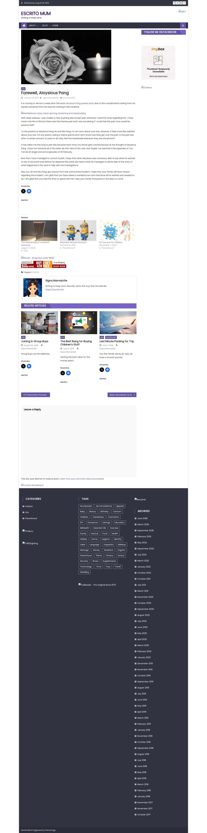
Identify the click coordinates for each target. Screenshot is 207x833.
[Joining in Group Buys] (39, 322)
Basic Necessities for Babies (123, 394)
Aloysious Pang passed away (80, 103)
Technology (86, 566)
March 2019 (142, 717)
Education (119, 522)
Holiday (83, 539)
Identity (118, 539)
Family (83, 533)
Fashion (29, 506)
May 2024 (142, 542)
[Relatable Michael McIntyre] (78, 230)
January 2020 (144, 657)
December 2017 (145, 802)
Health (115, 533)
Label (82, 544)
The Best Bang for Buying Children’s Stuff (76, 343)
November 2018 (145, 736)
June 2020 (142, 627)
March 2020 (143, 645)
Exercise (114, 528)
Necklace (108, 550)
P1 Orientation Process (35, 394)
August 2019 (143, 687)
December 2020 (145, 597)
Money (96, 550)
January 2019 (143, 730)
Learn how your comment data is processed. (82, 478)
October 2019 (144, 675)
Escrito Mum (36, 13)
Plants (99, 555)
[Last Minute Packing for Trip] (118, 322)
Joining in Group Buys (34, 341)
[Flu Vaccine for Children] (117, 230)
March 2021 (142, 591)
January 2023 (144, 566)
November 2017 (145, 808)
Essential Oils (100, 528)
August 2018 (143, 754)
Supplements (109, 561)
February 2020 (144, 651)
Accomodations (104, 506)
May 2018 (141, 772)
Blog (45, 25)
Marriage (84, 550)
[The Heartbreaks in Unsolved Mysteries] (39, 230)
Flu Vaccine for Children (111, 242)
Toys (108, 566)
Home (55, 25)
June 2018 (142, 766)
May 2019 (141, 705)
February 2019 (144, 724)
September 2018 (145, 748)
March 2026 (143, 524)
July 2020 (142, 621)
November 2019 (145, 669)
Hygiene (106, 539)
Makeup (122, 544)
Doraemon (93, 522)
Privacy (109, 555)
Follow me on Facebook (160, 32)
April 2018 (141, 778)
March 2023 (143, 560)
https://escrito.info (54, 289)
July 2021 (141, 584)
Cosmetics (113, 517)
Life (23, 89)
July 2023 (141, 554)
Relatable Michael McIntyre (73, 242)
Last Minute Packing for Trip (117, 341)
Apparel (120, 506)
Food (105, 533)
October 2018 (144, 742)
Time (98, 566)
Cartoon (117, 511)
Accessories (86, 506)
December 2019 (145, 663)
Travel (118, 566)
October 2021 (143, 578)
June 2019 (142, 699)
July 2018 (141, 760)
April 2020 (142, 639)
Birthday (105, 511)
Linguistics (109, 544)
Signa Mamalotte (50, 97)
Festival (94, 533)
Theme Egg (50, 830)
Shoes (95, 561)
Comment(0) (69, 97)
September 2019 (145, 681)
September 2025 (145, 530)
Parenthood (111, 337)
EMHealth (84, 528)
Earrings (106, 522)
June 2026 (142, 518)
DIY (81, 522)
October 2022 (144, 572)
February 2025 (144, 536)
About (32, 25)
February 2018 (144, 790)
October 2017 (144, 814)
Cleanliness (98, 517)
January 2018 (143, 796)
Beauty (92, 511)
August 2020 (143, 615)
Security (84, 561)
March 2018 (142, 784)
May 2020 (142, 633)
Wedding (84, 572)
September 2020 (145, 609)
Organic (121, 550)
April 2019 (141, 711)
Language (94, 544)
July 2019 (141, 693)
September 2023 (145, 548)
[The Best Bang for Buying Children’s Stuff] (78, 322)
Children (35, 272)
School (121, 555)
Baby (82, 511)
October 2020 (144, 603)
